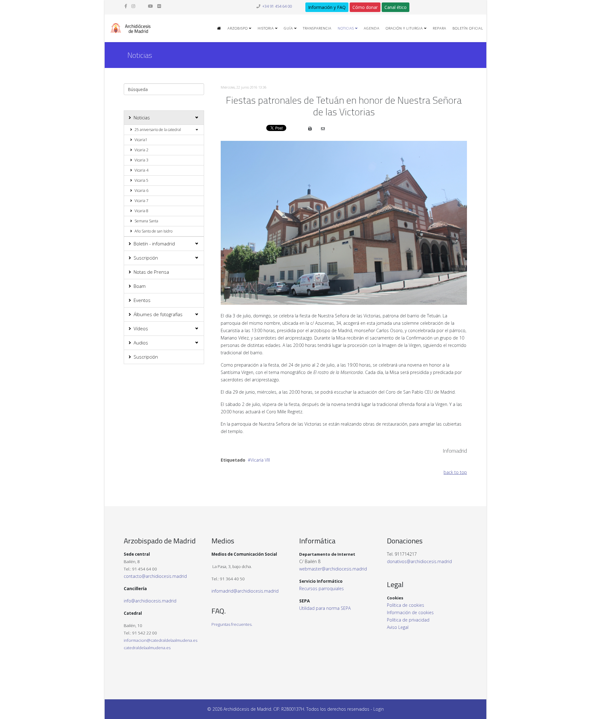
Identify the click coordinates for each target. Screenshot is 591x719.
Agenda (372, 28)
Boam (140, 286)
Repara (439, 28)
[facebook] (125, 6)
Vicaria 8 (141, 210)
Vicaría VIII (260, 460)
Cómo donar (365, 7)
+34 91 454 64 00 (277, 6)
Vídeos (141, 328)
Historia (266, 28)
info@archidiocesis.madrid (150, 601)
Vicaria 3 (141, 160)
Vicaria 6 (141, 190)
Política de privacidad (408, 620)
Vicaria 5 (141, 180)
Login (378, 709)
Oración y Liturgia (404, 28)
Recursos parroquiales (321, 588)
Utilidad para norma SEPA (325, 608)
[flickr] (159, 6)
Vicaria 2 (141, 150)
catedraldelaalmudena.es (147, 647)
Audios (141, 343)
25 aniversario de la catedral (158, 129)
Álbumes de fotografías (158, 314)
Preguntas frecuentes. (231, 624)
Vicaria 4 (141, 170)
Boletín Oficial (467, 28)
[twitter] (141, 6)
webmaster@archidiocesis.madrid (333, 569)
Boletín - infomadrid (154, 243)
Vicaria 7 (141, 200)
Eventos (142, 300)
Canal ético (395, 7)
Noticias (346, 28)
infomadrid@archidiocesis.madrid (245, 591)
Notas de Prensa (151, 272)
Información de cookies (410, 612)
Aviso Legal (397, 627)
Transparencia (317, 28)
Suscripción (146, 258)
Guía (288, 28)
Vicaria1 (141, 139)
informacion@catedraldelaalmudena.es (160, 640)
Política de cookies (405, 605)
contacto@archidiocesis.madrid (155, 576)
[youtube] (150, 6)
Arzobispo (237, 28)
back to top (455, 472)
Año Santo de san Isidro (153, 231)
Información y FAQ (327, 7)
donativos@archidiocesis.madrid (419, 561)
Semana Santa (146, 221)
